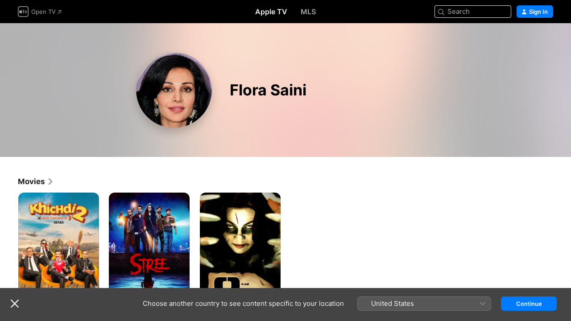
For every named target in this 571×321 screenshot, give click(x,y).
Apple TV (271, 11)
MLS (308, 11)
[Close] (15, 304)
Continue (529, 303)
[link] (36, 181)
